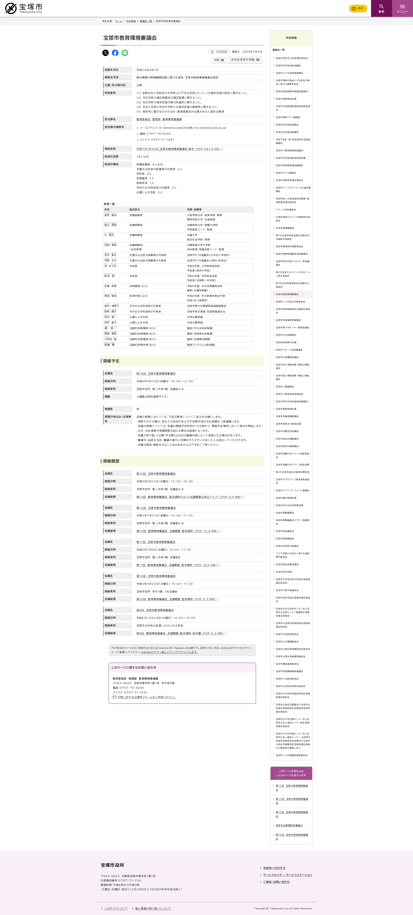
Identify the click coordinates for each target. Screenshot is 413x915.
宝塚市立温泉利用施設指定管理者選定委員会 (293, 625)
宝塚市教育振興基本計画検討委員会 (293, 311)
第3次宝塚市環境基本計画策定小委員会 (293, 285)
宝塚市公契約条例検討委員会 (291, 686)
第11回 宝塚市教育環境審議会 (155, 542)
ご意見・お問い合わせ (276, 882)
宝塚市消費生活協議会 (287, 431)
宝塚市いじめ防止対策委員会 (291, 302)
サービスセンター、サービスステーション (287, 875)
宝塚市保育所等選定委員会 (289, 180)
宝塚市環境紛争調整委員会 (289, 246)
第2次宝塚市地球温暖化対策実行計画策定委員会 (293, 237)
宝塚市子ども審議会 (286, 173)
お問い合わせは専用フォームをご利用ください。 (147, 697)
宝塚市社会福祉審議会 (287, 132)
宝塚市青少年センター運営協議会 (292, 328)
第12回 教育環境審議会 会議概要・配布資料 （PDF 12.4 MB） (177, 531)
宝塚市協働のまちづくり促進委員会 (292, 455)
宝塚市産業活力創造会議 (288, 424)
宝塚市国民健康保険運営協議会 (292, 91)
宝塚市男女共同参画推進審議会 (292, 401)
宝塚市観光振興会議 (286, 498)
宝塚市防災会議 (284, 572)
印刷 (216, 60)
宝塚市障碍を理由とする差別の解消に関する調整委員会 (293, 82)
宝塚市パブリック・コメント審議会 (292, 490)
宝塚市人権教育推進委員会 (289, 394)
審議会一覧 (146, 21)
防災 (360, 8)
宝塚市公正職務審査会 (287, 642)
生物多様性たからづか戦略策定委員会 (293, 219)
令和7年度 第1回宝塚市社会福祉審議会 (293, 141)
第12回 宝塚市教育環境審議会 (156, 508)
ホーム (118, 21)
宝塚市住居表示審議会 (287, 546)
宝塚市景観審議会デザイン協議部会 (293, 522)
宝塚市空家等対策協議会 (288, 66)
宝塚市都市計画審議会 (287, 446)
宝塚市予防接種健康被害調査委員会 (293, 108)
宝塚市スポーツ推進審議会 (289, 350)
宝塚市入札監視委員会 (287, 679)
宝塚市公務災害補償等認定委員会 (293, 649)
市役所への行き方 (274, 868)
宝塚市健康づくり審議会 (288, 117)
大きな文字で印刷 (243, 59)
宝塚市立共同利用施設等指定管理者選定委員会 (293, 695)
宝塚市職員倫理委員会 (287, 664)
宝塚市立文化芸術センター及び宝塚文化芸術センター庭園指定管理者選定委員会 (292, 612)
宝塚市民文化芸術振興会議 (289, 505)
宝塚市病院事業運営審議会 (289, 165)
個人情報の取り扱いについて (153, 908)
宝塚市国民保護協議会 (287, 564)
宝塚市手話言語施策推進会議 (291, 158)
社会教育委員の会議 (286, 342)
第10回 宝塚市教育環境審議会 (156, 576)
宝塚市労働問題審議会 (287, 416)
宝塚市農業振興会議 (286, 409)
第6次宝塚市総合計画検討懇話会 (293, 472)
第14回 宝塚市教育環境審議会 (156, 373)
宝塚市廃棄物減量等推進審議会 (292, 254)
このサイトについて (116, 908)
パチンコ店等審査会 (286, 210)
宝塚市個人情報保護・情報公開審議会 (292, 377)
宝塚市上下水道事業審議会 (289, 73)
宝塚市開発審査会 (285, 531)
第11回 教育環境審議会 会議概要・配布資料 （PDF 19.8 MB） (176, 565)
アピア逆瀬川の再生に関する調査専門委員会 (292, 555)
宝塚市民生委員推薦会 (287, 125)
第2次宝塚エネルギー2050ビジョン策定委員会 (293, 274)
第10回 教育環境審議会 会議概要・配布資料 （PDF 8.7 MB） (176, 599)
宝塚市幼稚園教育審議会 (288, 320)
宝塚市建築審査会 (285, 539)
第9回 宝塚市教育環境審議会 (155, 610)
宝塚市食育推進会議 (286, 99)
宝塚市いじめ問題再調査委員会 (292, 755)
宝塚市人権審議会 (285, 387)
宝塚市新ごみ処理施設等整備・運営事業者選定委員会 (292, 200)
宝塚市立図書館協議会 (287, 357)
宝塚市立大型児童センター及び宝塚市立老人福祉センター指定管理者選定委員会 (292, 722)
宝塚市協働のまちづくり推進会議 (292, 465)
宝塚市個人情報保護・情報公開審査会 (292, 366)
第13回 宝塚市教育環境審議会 (156, 473)
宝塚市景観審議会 (285, 513)
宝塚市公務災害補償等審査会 (291, 656)
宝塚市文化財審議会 (286, 335)
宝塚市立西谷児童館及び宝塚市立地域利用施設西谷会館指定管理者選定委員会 (293, 708)
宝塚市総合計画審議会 (287, 439)
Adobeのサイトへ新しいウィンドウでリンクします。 (169, 652)
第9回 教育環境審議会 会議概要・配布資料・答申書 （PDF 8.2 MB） (180, 633)
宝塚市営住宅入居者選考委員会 (292, 58)
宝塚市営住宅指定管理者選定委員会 (293, 599)
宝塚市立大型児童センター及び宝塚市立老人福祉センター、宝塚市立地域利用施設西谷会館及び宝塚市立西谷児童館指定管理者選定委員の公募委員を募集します (293, 741)
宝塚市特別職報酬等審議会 (289, 671)
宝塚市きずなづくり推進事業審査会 (293, 481)
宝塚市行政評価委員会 (287, 634)
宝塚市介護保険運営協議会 (289, 151)
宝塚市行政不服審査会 (287, 590)
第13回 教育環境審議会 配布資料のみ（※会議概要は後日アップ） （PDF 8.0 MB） (189, 497)
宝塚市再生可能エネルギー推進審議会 (293, 263)
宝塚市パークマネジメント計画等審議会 (293, 189)
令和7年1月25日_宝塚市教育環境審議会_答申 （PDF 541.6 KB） (178, 149)
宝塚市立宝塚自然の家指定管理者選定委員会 (293, 581)
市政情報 (131, 21)
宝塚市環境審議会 (285, 228)
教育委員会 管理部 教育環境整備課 (159, 119)
